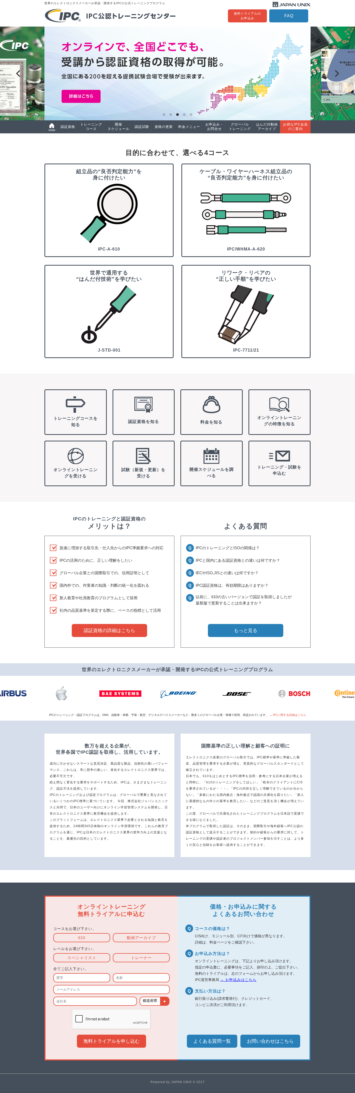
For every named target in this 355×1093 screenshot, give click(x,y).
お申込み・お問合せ (214, 126)
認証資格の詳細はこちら (109, 630)
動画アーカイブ (141, 937)
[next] (336, 73)
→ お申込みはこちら (238, 980)
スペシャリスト (81, 957)
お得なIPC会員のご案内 (295, 126)
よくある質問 (212, 1041)
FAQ (288, 16)
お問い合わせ (270, 1041)
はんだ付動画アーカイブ (267, 126)
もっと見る (245, 630)
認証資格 (68, 127)
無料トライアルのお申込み (247, 16)
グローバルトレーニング (240, 126)
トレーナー (141, 957)
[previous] (18, 73)
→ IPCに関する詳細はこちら (287, 714)
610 (81, 937)
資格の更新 (164, 127)
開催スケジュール (118, 126)
